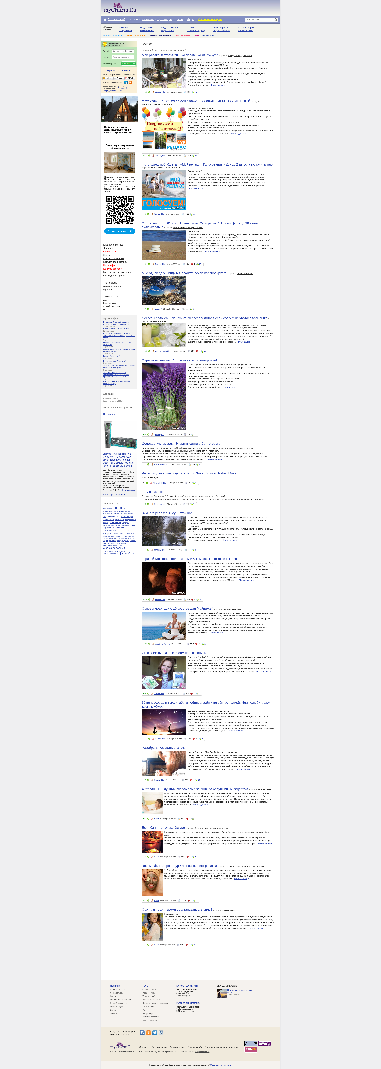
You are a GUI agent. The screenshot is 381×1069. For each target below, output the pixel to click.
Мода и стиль (167, 30)
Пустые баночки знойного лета (116, 329)
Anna (156, 819)
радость (131, 538)
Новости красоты (221, 27)
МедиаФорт (128, 1052)
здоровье (115, 513)
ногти (132, 525)
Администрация (112, 286)
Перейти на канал (117, 231)
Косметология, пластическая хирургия (213, 828)
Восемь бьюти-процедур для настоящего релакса (179, 866)
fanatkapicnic (160, 504)
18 (194, 214)
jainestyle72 (159, 434)
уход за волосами (114, 547)
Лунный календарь (111, 306)
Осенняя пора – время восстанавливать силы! (177, 909)
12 (195, 435)
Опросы (106, 309)
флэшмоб (125, 553)
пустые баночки (128, 536)
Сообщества (110, 251)
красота (119, 519)
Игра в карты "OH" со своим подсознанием (174, 653)
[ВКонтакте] (142, 1032)
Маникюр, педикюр (196, 30)
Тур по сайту (110, 283)
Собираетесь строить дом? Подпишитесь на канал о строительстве (118, 130)
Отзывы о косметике (135, 35)
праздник (106, 536)
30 (205, 351)
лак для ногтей (130, 520)
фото (133, 553)
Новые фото (110, 265)
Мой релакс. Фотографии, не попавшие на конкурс (180, 55)
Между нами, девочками (240, 55)
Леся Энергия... (161, 464)
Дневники (108, 248)
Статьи (196, 35)
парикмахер (110, 530)
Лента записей (116, 19)
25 (196, 156)
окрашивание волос (114, 527)
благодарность (108, 508)
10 (199, 780)
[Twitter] (154, 1032)
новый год (125, 525)
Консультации (109, 303)
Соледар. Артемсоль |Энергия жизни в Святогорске (181, 443)
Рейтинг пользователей (120, 1000)
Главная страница (113, 245)
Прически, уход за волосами (155, 1003)
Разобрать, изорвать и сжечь (163, 748)
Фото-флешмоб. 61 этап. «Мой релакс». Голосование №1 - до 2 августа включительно (207, 164)
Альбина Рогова (162, 644)
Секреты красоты (221, 30)
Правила (108, 289)
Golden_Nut (160, 92)
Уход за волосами (169, 27)
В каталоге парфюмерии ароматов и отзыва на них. (188, 1009)
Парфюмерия (125, 30)
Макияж (190, 27)
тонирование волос (110, 545)
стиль (105, 543)
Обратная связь (160, 1047)
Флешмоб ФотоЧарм (110, 553)
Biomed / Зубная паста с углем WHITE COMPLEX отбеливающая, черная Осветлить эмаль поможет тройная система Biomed (118, 459)
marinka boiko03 (162, 351)
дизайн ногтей (124, 511)
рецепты (112, 541)
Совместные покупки (210, 19)
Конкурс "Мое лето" (111, 356)
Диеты (106, 300)
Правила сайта (195, 1047)
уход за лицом (120, 551)
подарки (107, 533)
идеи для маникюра (128, 513)
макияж (105, 523)
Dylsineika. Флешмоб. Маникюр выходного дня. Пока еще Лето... (117, 323)
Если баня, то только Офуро (163, 827)
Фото (180, 19)
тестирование (121, 543)
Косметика (124, 27)
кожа (104, 517)
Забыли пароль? (109, 64)
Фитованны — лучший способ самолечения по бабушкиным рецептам (195, 789)
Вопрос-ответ (208, 35)
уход (120, 545)
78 (200, 600)
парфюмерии (164, 19)
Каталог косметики (113, 258)
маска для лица (108, 525)
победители (130, 531)
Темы (145, 986)
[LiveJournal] (161, 1032)
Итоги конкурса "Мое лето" (114, 361)
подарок (115, 533)
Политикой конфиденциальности (115, 89)
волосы (120, 507)
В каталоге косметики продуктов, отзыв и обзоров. (186, 992)
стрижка (111, 543)
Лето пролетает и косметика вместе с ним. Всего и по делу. (119, 367)
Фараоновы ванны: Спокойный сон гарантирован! (179, 360)
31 (196, 92)
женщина (106, 513)
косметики (148, 19)
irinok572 (158, 309)
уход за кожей (108, 551)
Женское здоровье (247, 27)
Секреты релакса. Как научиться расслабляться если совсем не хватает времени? (204, 318)
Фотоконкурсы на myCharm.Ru (157, 104)
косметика (108, 519)
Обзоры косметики (112, 35)
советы (133, 541)
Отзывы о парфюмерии (159, 35)
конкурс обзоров (127, 517)
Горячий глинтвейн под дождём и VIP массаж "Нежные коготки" (190, 559)
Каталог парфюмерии (115, 262)
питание (122, 531)
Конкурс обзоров (112, 269)
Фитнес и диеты (245, 30)
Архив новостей (110, 297)
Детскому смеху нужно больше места (120, 147)
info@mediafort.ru (202, 1052)
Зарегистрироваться (118, 70)
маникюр (115, 522)
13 (205, 644)
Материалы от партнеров (117, 272)
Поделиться (109, 414)
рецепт (105, 541)
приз (112, 536)
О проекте (144, 1047)
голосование (107, 511)
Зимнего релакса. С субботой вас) (167, 513)
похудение (131, 533)
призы (118, 536)
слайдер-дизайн (123, 541)
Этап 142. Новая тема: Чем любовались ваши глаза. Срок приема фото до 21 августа (116, 375)
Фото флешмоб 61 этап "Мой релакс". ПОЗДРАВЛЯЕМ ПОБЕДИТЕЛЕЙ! (196, 101)
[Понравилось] (149, 93)
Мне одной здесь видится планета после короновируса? (184, 273)
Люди (190, 19)
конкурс (113, 516)
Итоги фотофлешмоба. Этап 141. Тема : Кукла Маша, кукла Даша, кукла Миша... (119, 336)
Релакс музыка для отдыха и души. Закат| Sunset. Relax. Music (189, 473)
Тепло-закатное (153, 492)
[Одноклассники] (148, 1032)
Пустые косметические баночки (115, 538)
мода (118, 525)
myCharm (115, 986)
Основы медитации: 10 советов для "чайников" (177, 608)
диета (116, 511)
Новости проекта (182, 35)
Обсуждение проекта (115, 275)
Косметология (147, 30)
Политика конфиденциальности (221, 1047)
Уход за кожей (147, 27)
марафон (125, 523)
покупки (122, 533)
